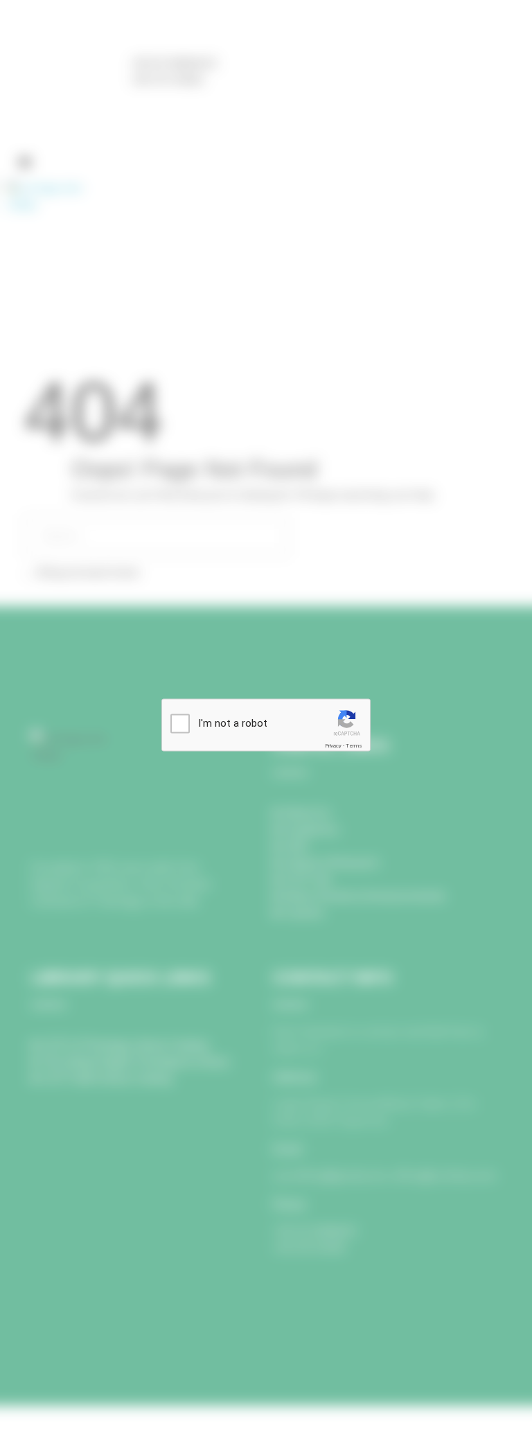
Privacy (333, 746)
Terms (354, 746)
